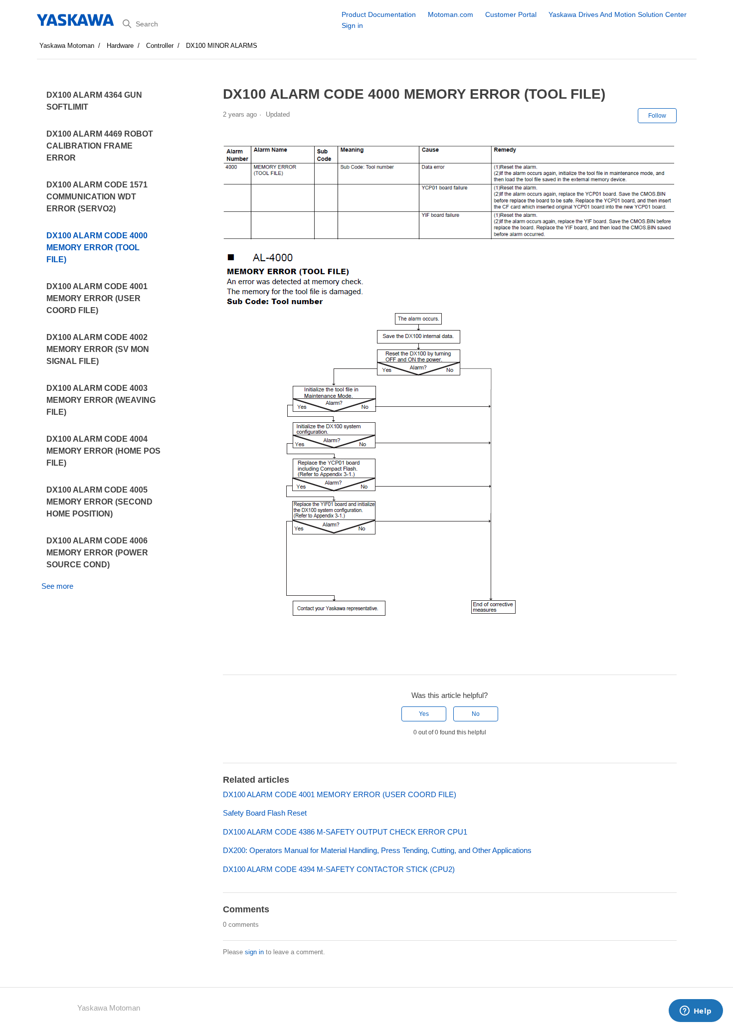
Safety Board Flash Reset (265, 813)
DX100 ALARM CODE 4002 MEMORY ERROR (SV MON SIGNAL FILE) (97, 349)
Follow (657, 115)
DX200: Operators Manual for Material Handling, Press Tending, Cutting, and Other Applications (377, 850)
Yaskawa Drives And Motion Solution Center (618, 14)
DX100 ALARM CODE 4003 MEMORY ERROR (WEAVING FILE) (101, 400)
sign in (254, 952)
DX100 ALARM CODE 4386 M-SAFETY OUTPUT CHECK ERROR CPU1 (345, 832)
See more (57, 586)
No (476, 713)
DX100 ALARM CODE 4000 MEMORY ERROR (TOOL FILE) (97, 247)
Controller (160, 45)
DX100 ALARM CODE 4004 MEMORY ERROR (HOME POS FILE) (103, 451)
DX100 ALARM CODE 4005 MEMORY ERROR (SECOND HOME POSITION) (99, 502)
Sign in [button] (352, 25)
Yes (424, 713)
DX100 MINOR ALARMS (221, 45)
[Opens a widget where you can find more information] (695, 1011)
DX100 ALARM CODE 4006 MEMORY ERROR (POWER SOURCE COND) (97, 552)
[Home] (76, 20)
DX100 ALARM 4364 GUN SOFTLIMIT (94, 101)
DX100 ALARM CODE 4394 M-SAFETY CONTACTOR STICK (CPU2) (339, 869)
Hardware (120, 45)
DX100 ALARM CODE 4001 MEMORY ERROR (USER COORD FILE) (97, 298)
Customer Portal (511, 14)
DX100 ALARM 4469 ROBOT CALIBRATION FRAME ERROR (99, 146)
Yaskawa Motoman (66, 45)
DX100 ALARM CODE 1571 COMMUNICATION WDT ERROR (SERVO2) (97, 196)
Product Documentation (379, 14)
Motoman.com (450, 14)
